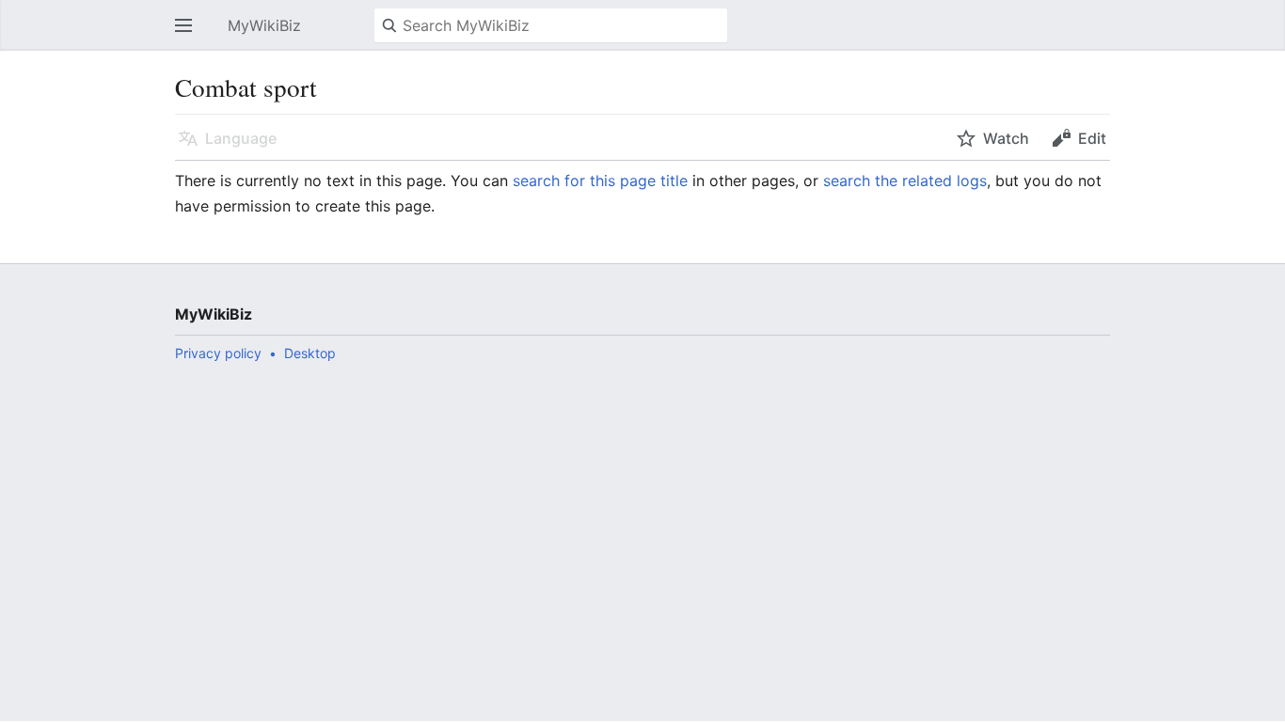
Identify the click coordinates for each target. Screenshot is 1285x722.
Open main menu (189, 34)
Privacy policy (218, 353)
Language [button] (241, 138)
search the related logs (905, 180)
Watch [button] (1006, 138)
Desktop (310, 353)
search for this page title (600, 180)
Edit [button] (1092, 138)
